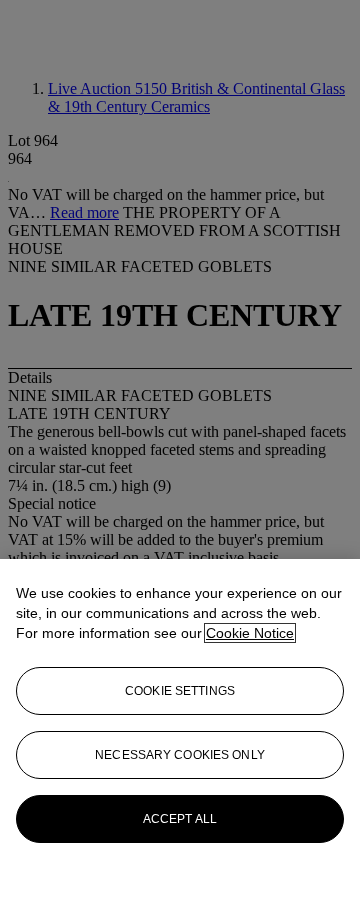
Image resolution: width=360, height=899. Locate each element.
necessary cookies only (180, 755)
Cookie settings (180, 691)
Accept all (180, 819)
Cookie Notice (250, 633)
